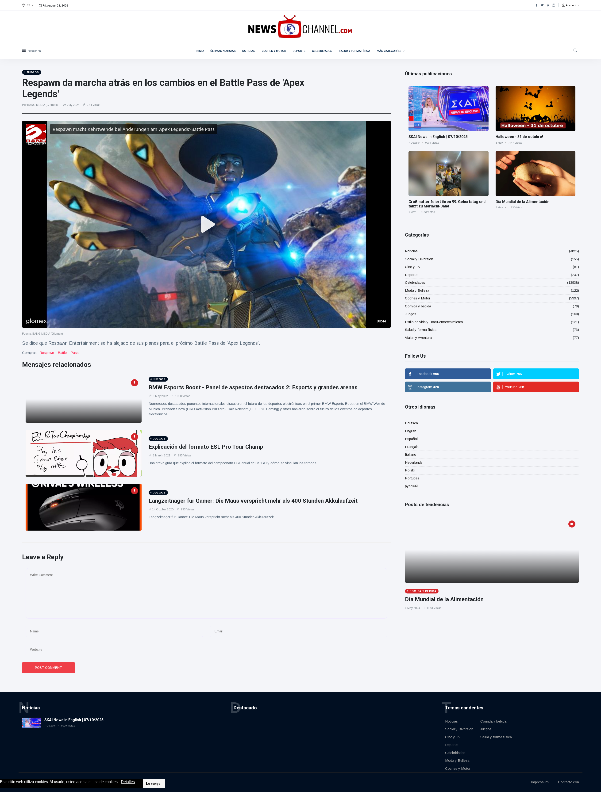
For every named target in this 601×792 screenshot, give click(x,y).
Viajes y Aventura (418, 338)
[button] (120, 782)
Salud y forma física (354, 51)
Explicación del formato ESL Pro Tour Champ (206, 447)
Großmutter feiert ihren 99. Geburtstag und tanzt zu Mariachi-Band (446, 203)
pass (74, 353)
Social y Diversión (419, 259)
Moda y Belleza (417, 290)
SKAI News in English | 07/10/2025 (438, 136)
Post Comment (48, 668)
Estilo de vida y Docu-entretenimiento (434, 322)
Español (411, 439)
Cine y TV (412, 267)
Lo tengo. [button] (154, 783)
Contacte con (568, 782)
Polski (410, 470)
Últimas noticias (223, 51)
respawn (46, 353)
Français (412, 447)
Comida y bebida (418, 306)
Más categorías (389, 51)
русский (411, 486)
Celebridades (322, 51)
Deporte (299, 51)
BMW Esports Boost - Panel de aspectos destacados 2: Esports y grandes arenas (253, 387)
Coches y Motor (274, 51)
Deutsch (411, 423)
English (410, 431)
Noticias (248, 51)
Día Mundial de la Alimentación (522, 201)
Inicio (200, 51)
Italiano (410, 454)
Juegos (410, 314)
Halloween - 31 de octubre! (519, 136)
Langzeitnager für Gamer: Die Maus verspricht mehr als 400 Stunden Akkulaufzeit (253, 500)
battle (62, 353)
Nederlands (414, 462)
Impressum (540, 782)
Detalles (128, 782)
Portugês (412, 478)
